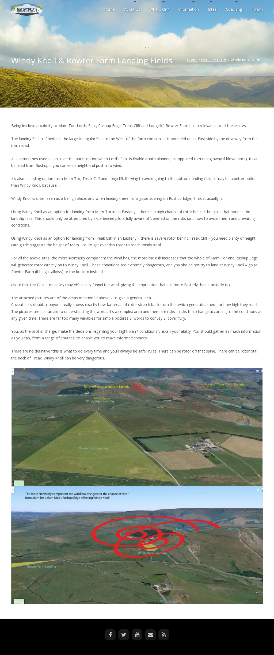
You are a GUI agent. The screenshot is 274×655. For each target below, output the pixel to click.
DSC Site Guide (214, 59)
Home (192, 59)
